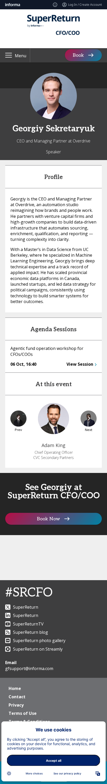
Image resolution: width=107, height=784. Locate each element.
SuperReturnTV (28, 624)
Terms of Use (23, 713)
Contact (17, 697)
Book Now (48, 519)
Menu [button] (20, 56)
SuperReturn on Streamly (38, 649)
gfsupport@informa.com (29, 668)
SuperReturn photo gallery (39, 640)
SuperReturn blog (30, 632)
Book (78, 55)
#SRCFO (28, 592)
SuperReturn (25, 607)
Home (15, 688)
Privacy (16, 705)
